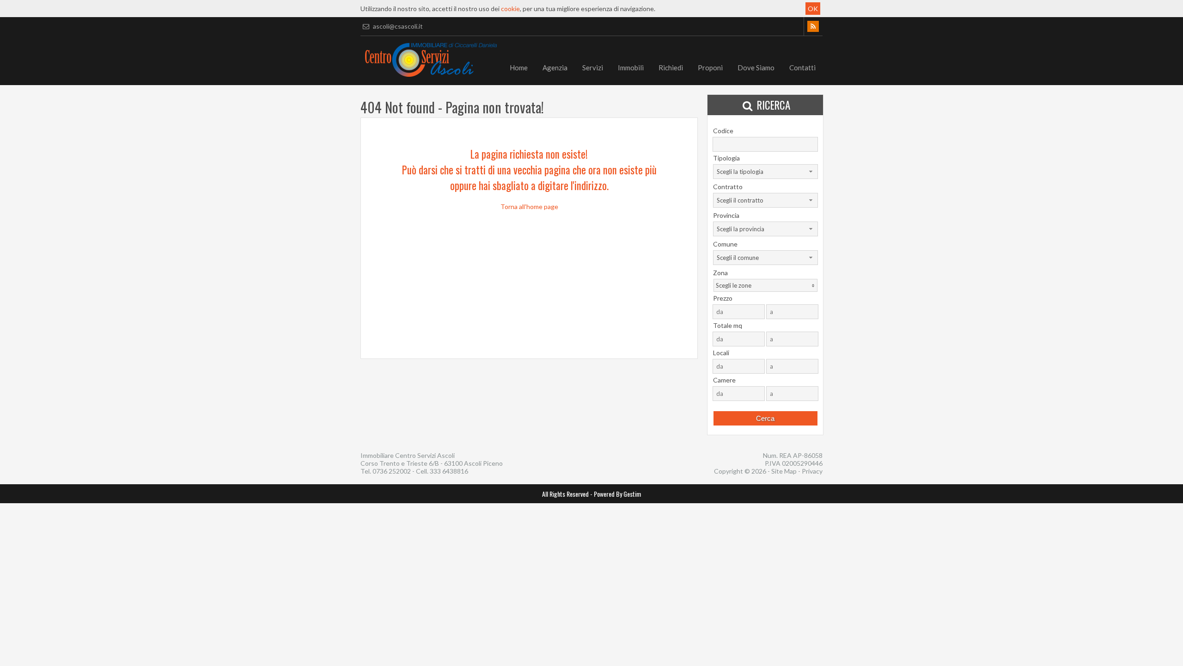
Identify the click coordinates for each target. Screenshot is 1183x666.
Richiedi (671, 67)
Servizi (592, 67)
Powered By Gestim (617, 494)
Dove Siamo (756, 67)
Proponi (710, 67)
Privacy (812, 471)
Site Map (784, 471)
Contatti (802, 67)
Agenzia (555, 67)
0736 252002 (391, 471)
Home (519, 67)
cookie (510, 8)
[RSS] (813, 26)
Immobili (631, 67)
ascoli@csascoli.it (397, 26)
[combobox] (765, 171)
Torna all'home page (529, 206)
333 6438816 (449, 471)
